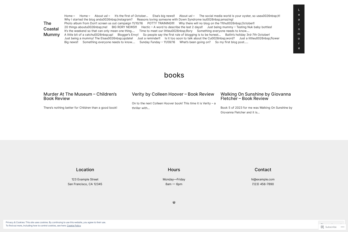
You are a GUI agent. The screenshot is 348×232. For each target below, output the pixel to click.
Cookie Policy (74, 225)
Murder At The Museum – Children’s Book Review (80, 96)
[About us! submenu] (109, 16)
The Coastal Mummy (52, 29)
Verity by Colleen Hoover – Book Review (173, 94)
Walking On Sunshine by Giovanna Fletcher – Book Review (256, 96)
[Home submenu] (74, 16)
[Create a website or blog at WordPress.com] (174, 202)
